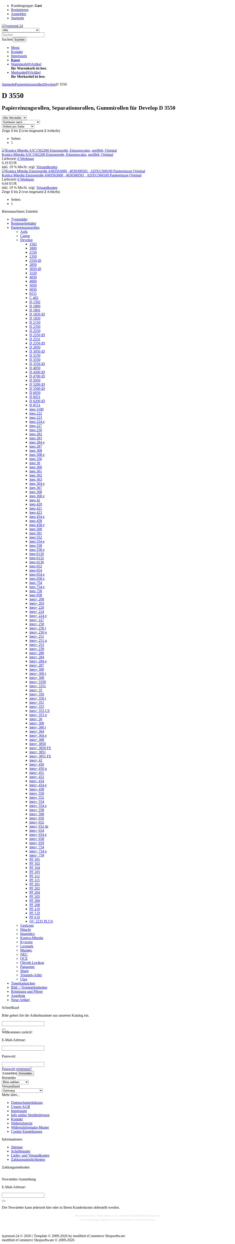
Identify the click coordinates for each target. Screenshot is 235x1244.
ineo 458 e (37, 525)
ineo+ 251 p (38, 640)
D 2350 (34, 327)
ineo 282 (35, 434)
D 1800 (34, 306)
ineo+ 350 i (37, 698)
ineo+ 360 (36, 723)
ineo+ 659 (36, 843)
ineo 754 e (37, 587)
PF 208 (34, 905)
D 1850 (34, 318)
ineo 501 (35, 533)
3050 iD (35, 269)
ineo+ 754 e (38, 851)
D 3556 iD (37, 364)
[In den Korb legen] (4, 1029)
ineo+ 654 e (38, 835)
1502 (33, 244)
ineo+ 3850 (37, 744)
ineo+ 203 (36, 603)
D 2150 (34, 322)
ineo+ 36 (35, 719)
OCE (24, 958)
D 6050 (34, 393)
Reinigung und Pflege (27, 991)
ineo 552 (35, 537)
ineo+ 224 (36, 612)
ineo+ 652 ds (38, 826)
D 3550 (34, 360)
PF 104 (34, 868)
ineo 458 (35, 521)
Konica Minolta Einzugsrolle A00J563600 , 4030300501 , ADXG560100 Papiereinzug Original (71, 175)
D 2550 (34, 331)
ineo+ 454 (36, 781)
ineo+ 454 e (38, 785)
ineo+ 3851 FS (40, 756)
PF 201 (34, 884)
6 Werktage (25, 159)
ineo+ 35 (35, 690)
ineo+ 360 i (37, 727)
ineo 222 (35, 413)
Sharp (24, 971)
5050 (33, 285)
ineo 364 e (37, 483)
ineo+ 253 (36, 645)
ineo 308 (35, 450)
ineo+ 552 (36, 797)
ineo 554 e (37, 541)
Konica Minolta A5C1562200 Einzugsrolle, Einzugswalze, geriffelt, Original (57, 154)
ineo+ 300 (36, 669)
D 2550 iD (37, 335)
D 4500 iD (37, 372)
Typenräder (19, 219)
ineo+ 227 (36, 620)
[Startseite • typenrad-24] (12, 26)
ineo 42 (34, 500)
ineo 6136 (36, 562)
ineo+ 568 (36, 814)
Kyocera (26, 942)
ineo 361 (35, 471)
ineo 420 (35, 504)
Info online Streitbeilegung (30, 1115)
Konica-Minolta (31, 938)
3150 (33, 273)
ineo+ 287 (36, 665)
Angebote (18, 996)
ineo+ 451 (36, 773)
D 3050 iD (37, 351)
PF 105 (34, 872)
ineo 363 (35, 479)
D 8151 (34, 405)
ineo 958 (35, 595)
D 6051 (34, 397)
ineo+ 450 (36, 764)
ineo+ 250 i (37, 628)
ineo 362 (35, 475)
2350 (33, 256)
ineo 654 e (37, 574)
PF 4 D (34, 909)
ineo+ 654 (36, 830)
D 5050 (34, 380)
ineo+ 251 (36, 636)
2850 (33, 265)
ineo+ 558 (36, 810)
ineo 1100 (36, 409)
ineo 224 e (37, 422)
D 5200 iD (37, 384)
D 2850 (34, 347)
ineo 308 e (37, 455)
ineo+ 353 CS (39, 711)
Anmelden (25, 1073)
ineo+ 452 (36, 777)
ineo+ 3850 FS (40, 748)
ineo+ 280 (36, 653)
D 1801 (34, 310)
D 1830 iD (37, 314)
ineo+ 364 (36, 731)
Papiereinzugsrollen (25, 227)
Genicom (27, 925)
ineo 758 (35, 591)
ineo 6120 (36, 554)
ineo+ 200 (36, 599)
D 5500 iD (37, 388)
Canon (25, 236)
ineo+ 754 (36, 847)
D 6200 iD (37, 401)
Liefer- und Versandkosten (30, 1155)
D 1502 (34, 302)
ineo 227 (35, 426)
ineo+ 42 (35, 760)
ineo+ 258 (36, 649)
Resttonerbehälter (23, 223)
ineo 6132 (36, 558)
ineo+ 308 (36, 678)
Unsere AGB (20, 1107)
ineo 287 (35, 446)
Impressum (19, 56)
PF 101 (34, 859)
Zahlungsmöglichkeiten (28, 1159)
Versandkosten (46, 167)
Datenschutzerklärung (27, 1103)
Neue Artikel (20, 1000)
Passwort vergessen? (17, 1069)
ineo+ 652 (36, 822)
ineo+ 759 (36, 855)
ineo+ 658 (36, 839)
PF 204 (34, 892)
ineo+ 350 (36, 694)
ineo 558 (35, 545)
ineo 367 (35, 488)
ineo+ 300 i (37, 673)
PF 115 (34, 880)
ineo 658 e (37, 578)
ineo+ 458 (36, 789)
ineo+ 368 (36, 740)
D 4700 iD (37, 376)
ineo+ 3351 (37, 686)
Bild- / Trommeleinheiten (29, 987)
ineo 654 (35, 570)
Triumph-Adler (31, 975)
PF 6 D (34, 917)
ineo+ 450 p (38, 768)
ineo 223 (35, 417)
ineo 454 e (37, 517)
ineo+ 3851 (37, 752)
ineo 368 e (37, 496)
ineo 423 (35, 512)
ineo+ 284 (36, 657)
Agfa (24, 232)
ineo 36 (34, 463)
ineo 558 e (37, 550)
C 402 (33, 298)
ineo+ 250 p (38, 632)
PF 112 (34, 876)
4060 (33, 281)
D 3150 (34, 355)
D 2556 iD (37, 343)
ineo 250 (35, 430)
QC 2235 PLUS (41, 921)
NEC (24, 954)
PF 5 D (34, 913)
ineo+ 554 (36, 801)
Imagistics (27, 934)
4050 (33, 277)
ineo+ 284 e (38, 661)
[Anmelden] (4, 1201)
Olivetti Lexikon (32, 963)
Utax (23, 979)
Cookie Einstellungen (26, 1131)
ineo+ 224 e (38, 616)
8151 (33, 294)
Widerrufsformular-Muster (30, 1127)
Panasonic (27, 967)
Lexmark (26, 946)
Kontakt (17, 52)
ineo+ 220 (36, 607)
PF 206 (34, 901)
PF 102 (34, 863)
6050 (33, 289)
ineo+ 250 (36, 624)
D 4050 (34, 368)
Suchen (19, 39)
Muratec (26, 950)
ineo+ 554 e (38, 806)
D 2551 (34, 339)
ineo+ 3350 (37, 682)
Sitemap (17, 1147)
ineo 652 (35, 566)
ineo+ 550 (36, 793)
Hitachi (25, 930)
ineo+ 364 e (38, 735)
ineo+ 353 (36, 706)
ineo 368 (35, 492)
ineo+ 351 (36, 702)
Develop (26, 240)
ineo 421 (35, 508)
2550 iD (35, 260)
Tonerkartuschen (23, 983)
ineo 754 (35, 583)
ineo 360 (35, 467)
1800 (33, 248)
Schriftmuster (20, 1151)
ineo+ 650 (36, 818)
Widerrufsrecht (21, 1123)
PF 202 (34, 888)
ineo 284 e (37, 442)
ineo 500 (35, 529)
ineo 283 (35, 438)
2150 (33, 252)
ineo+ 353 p (38, 715)
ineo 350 (35, 459)
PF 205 (34, 896)
